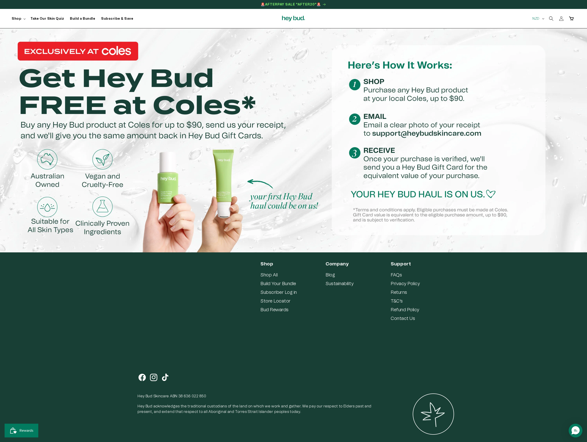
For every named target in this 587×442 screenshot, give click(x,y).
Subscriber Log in (278, 292)
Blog (330, 275)
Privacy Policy (405, 283)
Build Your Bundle (278, 283)
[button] (18, 19)
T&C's (397, 301)
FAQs (396, 275)
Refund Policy (405, 309)
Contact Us (403, 318)
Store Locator (275, 301)
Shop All (269, 275)
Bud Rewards (274, 309)
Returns (399, 292)
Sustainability (340, 283)
